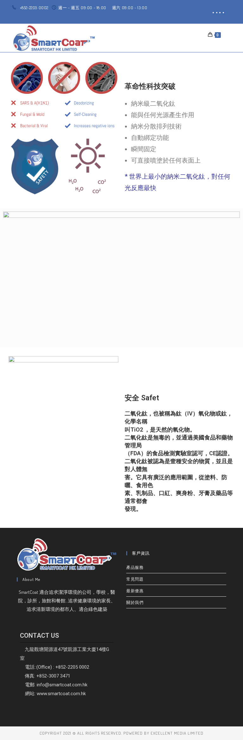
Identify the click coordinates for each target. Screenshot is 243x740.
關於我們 (134, 602)
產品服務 (134, 567)
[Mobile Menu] (226, 34)
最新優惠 (134, 590)
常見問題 (134, 579)
